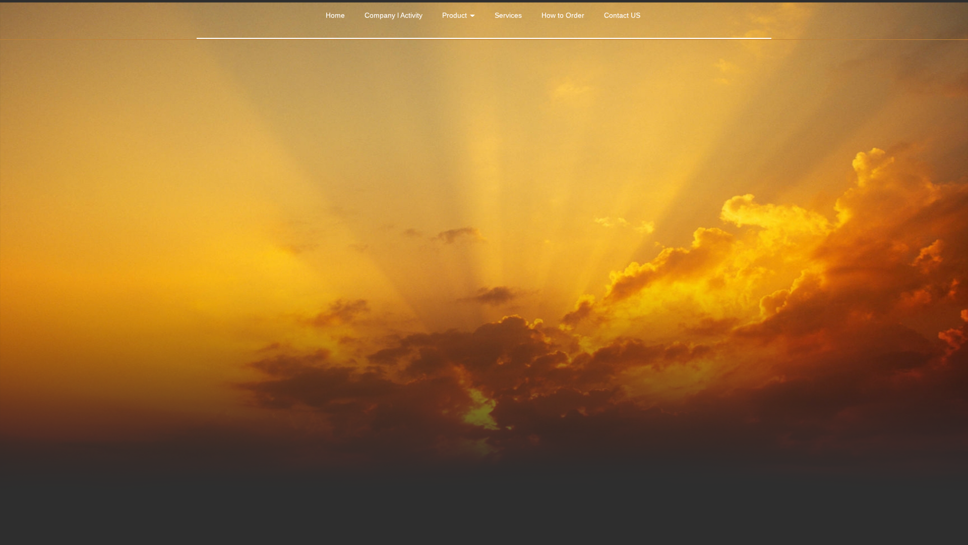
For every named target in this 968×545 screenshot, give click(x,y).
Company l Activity (393, 15)
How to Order (562, 15)
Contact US (622, 15)
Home (335, 15)
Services (508, 15)
